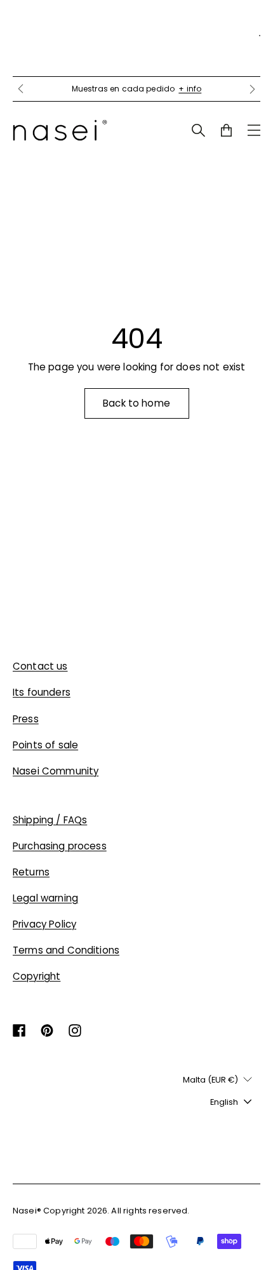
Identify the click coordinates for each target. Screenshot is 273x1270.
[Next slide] (252, 89)
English (224, 1102)
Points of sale (45, 745)
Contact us (40, 666)
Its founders (41, 692)
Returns (31, 872)
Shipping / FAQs (50, 820)
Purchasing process (60, 846)
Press (26, 719)
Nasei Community (55, 771)
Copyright (36, 976)
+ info (189, 88)
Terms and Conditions (66, 950)
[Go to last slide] (20, 89)
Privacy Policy (44, 924)
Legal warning (45, 898)
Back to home (136, 403)
